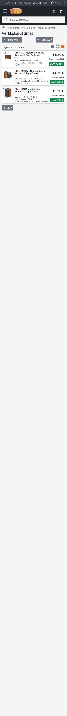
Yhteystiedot (40, 2)
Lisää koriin (56, 64)
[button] (54, 3)
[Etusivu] (16, 11)
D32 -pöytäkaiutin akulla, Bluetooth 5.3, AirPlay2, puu (29, 53)
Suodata (44, 39)
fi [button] (61, 2)
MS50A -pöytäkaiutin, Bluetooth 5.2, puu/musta (27, 90)
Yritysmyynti (24, 2)
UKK (13, 2)
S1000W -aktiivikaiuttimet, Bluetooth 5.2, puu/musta (29, 72)
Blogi (7, 2)
